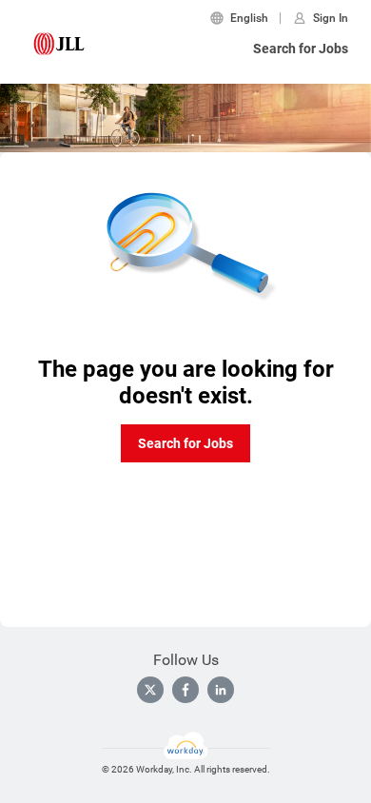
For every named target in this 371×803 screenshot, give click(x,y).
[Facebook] (185, 689)
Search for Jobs (300, 48)
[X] (150, 689)
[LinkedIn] (220, 689)
